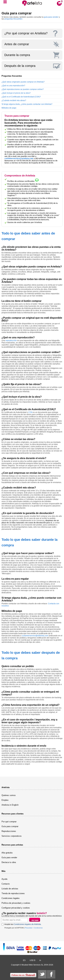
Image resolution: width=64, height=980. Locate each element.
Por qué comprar (9, 821)
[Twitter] (42, 974)
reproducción (11, 340)
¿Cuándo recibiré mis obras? (14, 100)
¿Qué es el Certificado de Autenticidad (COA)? (21, 97)
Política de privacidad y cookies (16, 903)
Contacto (6, 884)
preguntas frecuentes (13, 19)
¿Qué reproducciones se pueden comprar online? (23, 89)
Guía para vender (9, 857)
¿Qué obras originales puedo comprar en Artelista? (23, 82)
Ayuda (4, 879)
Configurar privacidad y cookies (16, 908)
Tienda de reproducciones (13, 893)
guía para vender (51, 17)
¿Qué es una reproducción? (13, 86)
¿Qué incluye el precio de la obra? (16, 93)
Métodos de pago (9, 108)
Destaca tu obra (9, 862)
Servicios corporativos (12, 836)
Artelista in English (10, 805)
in (40, 960)
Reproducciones (9, 831)
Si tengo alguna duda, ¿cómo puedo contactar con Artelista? (27, 104)
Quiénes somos (9, 795)
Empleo (5, 800)
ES (24, 960)
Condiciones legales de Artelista (27, 924)
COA (30, 412)
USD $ (32, 960)
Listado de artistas (10, 888)
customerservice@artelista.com (19, 158)
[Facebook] (51, 974)
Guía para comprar (10, 826)
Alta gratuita (7, 853)
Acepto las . (22, 924)
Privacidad (28, 928)
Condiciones (38, 928)
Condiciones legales (11, 898)
